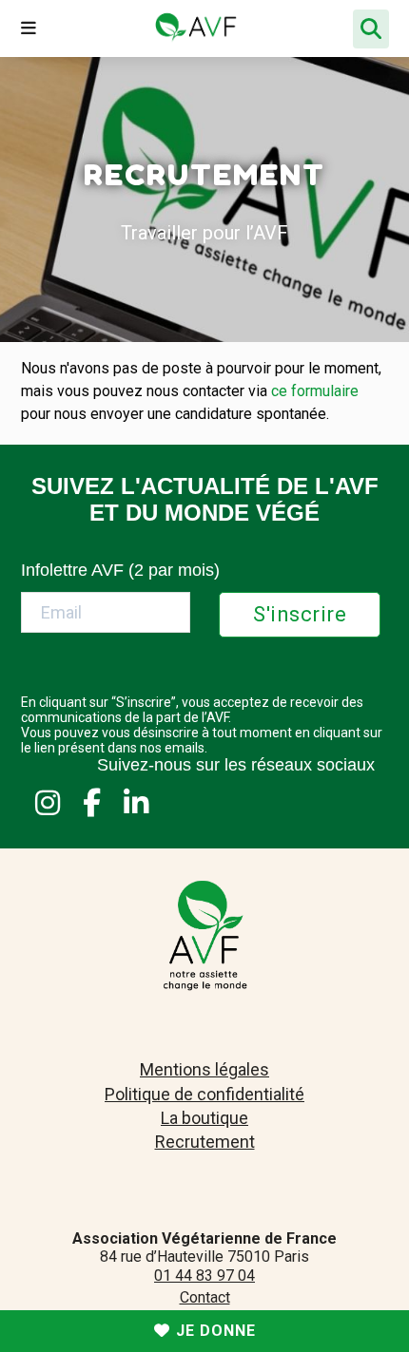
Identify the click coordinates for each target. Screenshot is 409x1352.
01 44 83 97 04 (204, 1275)
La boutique (204, 1118)
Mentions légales (204, 1069)
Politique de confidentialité (204, 1094)
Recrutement (205, 1142)
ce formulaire (315, 391)
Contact (205, 1297)
